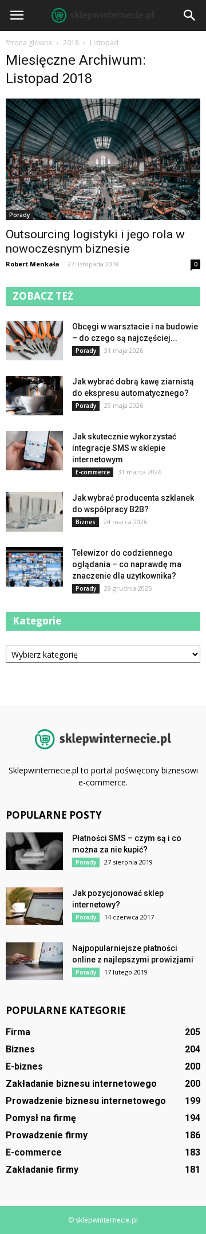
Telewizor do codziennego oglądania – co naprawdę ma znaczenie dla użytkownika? (126, 564)
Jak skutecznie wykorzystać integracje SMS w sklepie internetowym (124, 448)
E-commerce (93, 472)
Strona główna (29, 43)
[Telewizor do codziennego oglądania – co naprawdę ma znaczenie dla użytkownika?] (34, 567)
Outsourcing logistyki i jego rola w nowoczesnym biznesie (95, 241)
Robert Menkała (33, 264)
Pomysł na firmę (41, 1118)
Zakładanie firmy (42, 1169)
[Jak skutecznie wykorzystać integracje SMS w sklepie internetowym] (34, 450)
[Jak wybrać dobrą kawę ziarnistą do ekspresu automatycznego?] (34, 395)
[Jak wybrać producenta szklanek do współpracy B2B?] (34, 512)
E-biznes (24, 1066)
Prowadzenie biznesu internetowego (86, 1100)
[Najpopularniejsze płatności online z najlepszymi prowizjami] (34, 961)
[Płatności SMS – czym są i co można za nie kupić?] (34, 851)
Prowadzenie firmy (47, 1135)
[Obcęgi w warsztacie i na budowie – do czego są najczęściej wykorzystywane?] (34, 340)
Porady (19, 215)
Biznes (86, 522)
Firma (18, 1032)
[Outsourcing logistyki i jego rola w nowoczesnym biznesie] (103, 159)
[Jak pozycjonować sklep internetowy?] (34, 906)
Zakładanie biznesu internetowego (81, 1083)
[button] (190, 15)
